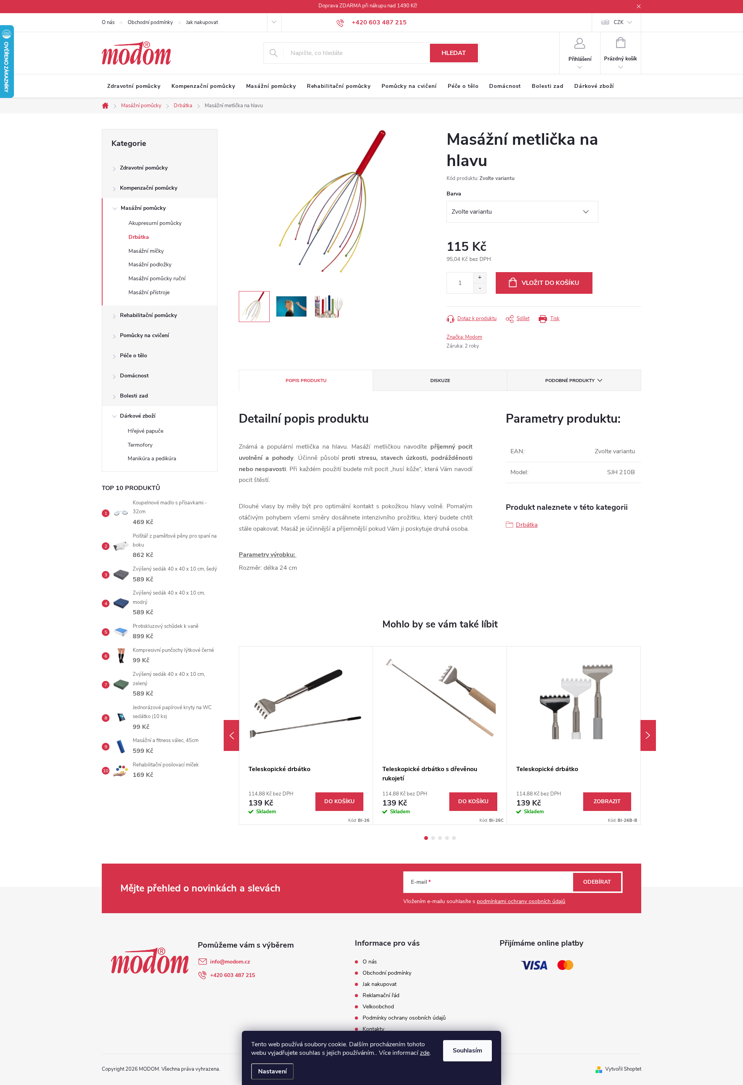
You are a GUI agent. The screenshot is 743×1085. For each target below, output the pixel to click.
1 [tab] (426, 838)
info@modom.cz (230, 961)
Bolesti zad (134, 395)
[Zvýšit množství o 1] (479, 278)
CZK (618, 22)
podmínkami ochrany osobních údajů (521, 901)
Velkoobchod (378, 1006)
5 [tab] (454, 838)
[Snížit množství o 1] (479, 288)
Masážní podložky (149, 264)
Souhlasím (467, 1050)
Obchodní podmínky (150, 22)
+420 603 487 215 (232, 975)
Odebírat (597, 882)
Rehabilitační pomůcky (148, 315)
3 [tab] (440, 838)
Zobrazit (607, 801)
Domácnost (134, 375)
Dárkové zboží (138, 416)
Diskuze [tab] (440, 380)
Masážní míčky (146, 251)
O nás (108, 22)
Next (648, 735)
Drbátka (138, 237)
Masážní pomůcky (143, 208)
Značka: (464, 337)
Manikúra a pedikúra (152, 458)
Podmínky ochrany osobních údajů (404, 1018)
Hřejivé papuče (145, 431)
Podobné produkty (569, 380)
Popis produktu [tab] (306, 380)
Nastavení (272, 1071)
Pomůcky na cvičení (144, 335)
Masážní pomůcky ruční (156, 278)
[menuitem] (134, 86)
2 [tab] (433, 838)
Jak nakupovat (202, 22)
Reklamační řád (381, 995)
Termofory (140, 445)
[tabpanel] (306, 735)
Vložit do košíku (550, 283)
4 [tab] (447, 838)
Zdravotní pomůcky (144, 167)
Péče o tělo (133, 355)
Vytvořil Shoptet (623, 1069)
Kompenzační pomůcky (148, 188)
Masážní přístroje (148, 292)
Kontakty (373, 1029)
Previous (231, 735)
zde (425, 1053)
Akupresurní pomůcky (154, 223)
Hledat (454, 53)
